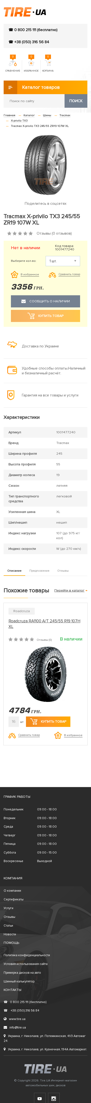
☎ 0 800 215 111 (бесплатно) (33, 29)
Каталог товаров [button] (41, 87)
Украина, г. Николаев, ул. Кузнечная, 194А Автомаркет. (47, 1049)
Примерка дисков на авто (22, 973)
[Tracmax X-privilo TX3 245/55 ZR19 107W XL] (45, 164)
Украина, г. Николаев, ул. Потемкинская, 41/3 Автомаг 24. (45, 1038)
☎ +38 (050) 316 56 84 (28, 42)
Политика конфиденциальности (27, 955)
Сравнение (12, 66)
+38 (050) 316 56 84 (21, 1010)
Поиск (76, 101)
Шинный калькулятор (19, 981)
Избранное (31, 66)
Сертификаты (14, 899)
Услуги (8, 908)
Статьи (8, 926)
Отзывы (63, 571)
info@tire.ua (17, 1027)
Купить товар (53, 721)
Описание (14, 571)
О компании (12, 891)
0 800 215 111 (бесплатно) (25, 1002)
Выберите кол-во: (23, 261)
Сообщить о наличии (49, 301)
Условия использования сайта (26, 964)
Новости (10, 934)
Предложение (39, 571)
